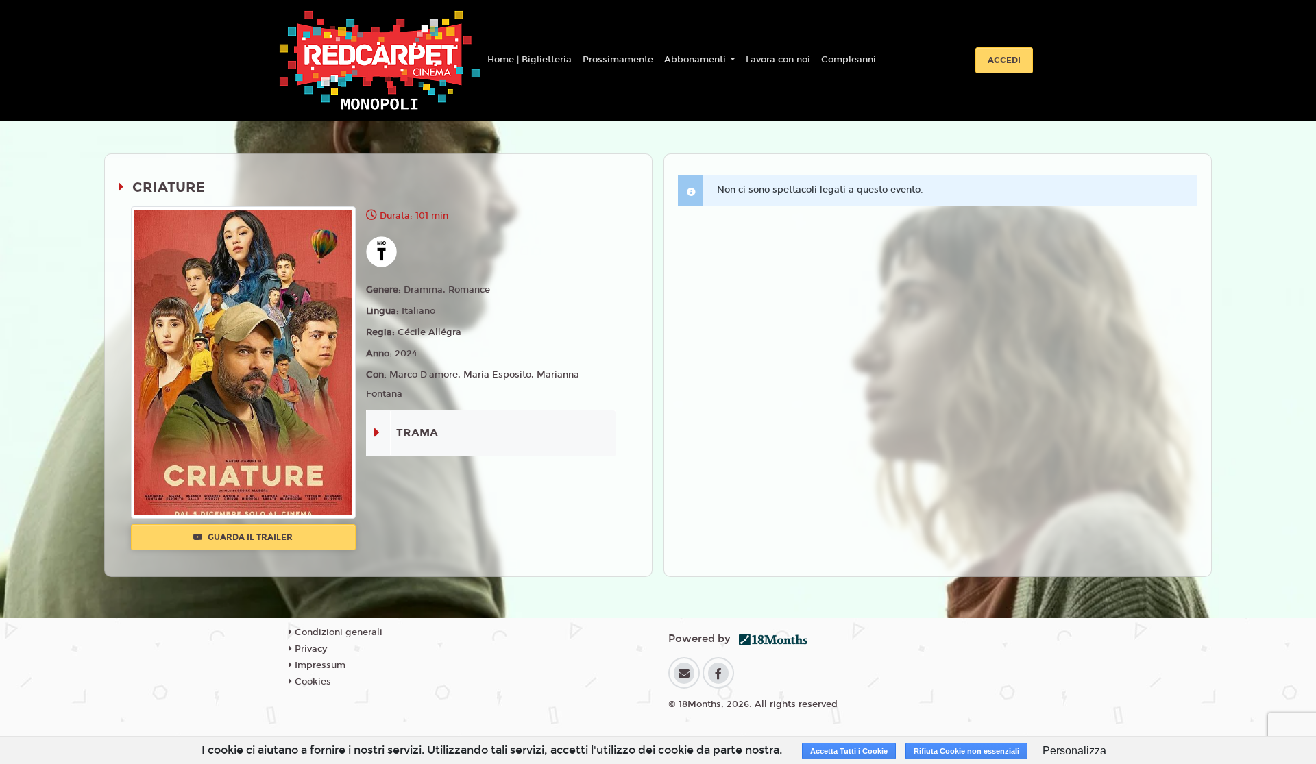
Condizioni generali (337, 632)
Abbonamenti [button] (696, 59)
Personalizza (1074, 750)
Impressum (318, 665)
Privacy (309, 648)
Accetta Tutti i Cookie (849, 751)
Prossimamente (618, 59)
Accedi (1004, 60)
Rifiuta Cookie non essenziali (966, 751)
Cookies (311, 681)
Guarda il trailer (249, 537)
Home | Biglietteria (529, 59)
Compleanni (848, 59)
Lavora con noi (778, 59)
